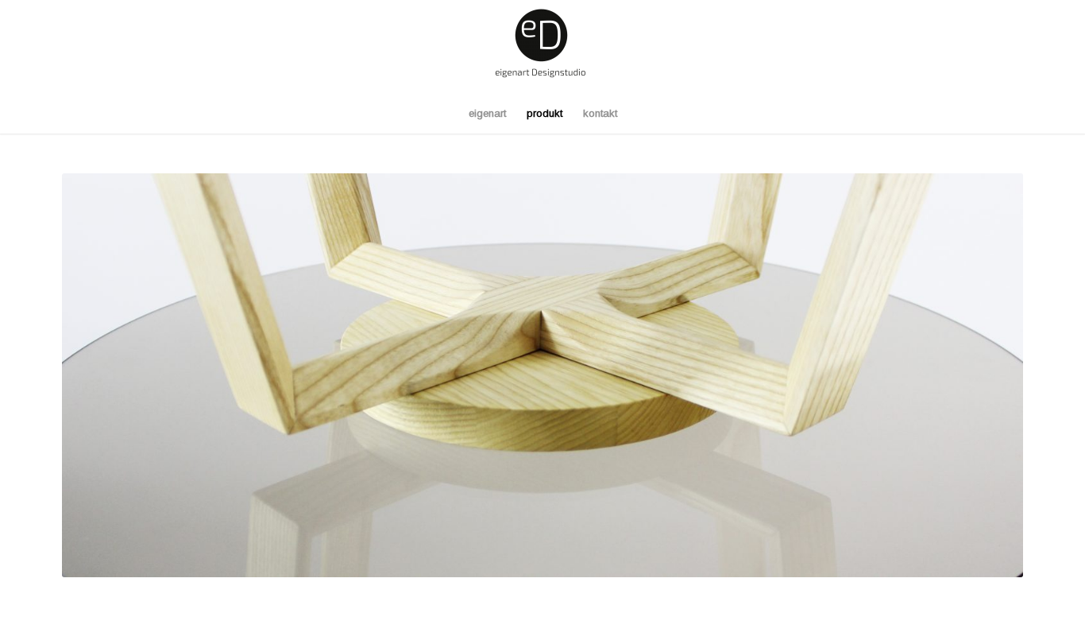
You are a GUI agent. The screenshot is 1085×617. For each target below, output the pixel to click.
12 (599, 556)
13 (612, 556)
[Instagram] (1011, 47)
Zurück (98, 375)
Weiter (987, 375)
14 (625, 556)
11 (587, 556)
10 (574, 556)
